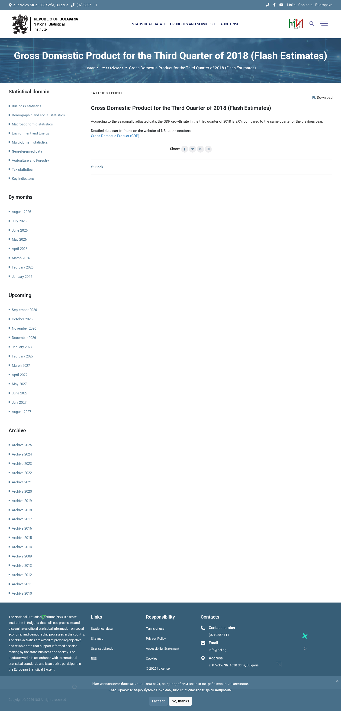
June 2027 (20, 393)
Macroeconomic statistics (32, 124)
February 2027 (22, 356)
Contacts (305, 5)
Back (98, 167)
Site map (97, 638)
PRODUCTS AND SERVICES (191, 24)
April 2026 (19, 249)
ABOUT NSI (229, 24)
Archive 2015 (22, 538)
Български (323, 5)
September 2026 (24, 310)
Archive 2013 (22, 566)
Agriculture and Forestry (30, 160)
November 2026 (24, 328)
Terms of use (155, 628)
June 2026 (20, 230)
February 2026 (22, 267)
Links (291, 5)
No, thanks (180, 701)
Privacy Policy (156, 638)
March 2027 (21, 366)
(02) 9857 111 (86, 5)
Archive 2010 (22, 593)
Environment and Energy (30, 133)
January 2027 (22, 347)
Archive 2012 (22, 575)
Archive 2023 (22, 464)
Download (324, 97)
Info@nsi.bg (217, 650)
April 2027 (19, 375)
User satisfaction (103, 648)
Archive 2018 (22, 510)
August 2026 (21, 212)
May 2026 (19, 239)
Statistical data (102, 628)
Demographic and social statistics (38, 115)
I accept (158, 701)
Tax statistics (22, 169)
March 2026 (21, 258)
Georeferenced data (27, 151)
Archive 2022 (22, 473)
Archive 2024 (22, 454)
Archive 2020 (22, 491)
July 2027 (19, 402)
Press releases (111, 68)
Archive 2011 (22, 584)
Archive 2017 (22, 519)
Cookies (151, 658)
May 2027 (19, 384)
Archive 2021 (22, 482)
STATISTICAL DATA (147, 24)
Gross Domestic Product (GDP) (115, 136)
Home (90, 68)
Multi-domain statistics (30, 142)
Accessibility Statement (162, 648)
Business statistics (27, 106)
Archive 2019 (22, 501)
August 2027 (21, 412)
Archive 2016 (22, 528)
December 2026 (24, 338)
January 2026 (22, 277)
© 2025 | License (158, 668)
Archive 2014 (22, 547)
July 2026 (19, 221)
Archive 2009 (22, 556)
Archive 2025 (22, 445)
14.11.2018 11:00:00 (106, 93)
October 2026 (22, 319)
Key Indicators (23, 179)
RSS (94, 658)
